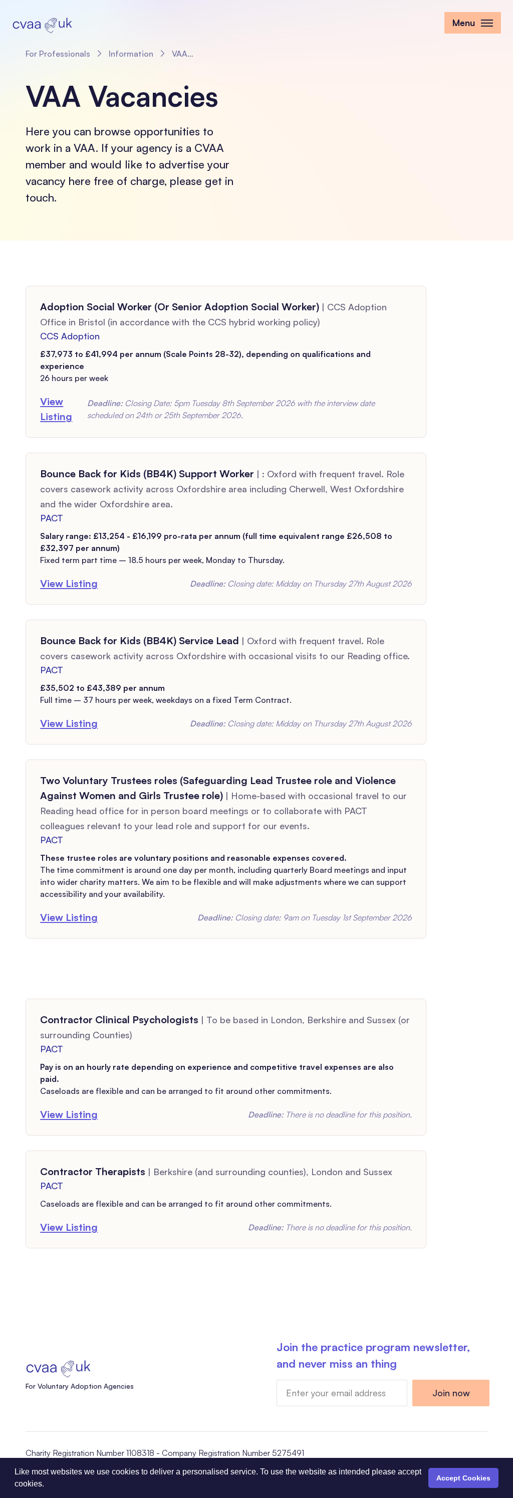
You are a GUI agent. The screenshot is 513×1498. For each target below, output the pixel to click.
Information (131, 54)
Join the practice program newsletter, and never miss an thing (373, 1355)
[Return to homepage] (42, 24)
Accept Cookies (463, 1478)
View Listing (56, 409)
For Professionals (58, 54)
